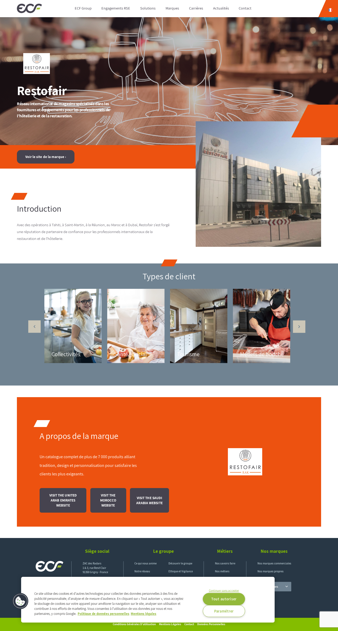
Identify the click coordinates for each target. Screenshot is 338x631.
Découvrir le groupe (180, 563)
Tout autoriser (224, 598)
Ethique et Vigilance (180, 571)
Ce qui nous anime (145, 563)
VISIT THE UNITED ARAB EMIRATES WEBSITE (63, 500)
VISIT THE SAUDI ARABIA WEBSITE (149, 500)
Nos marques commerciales (274, 563)
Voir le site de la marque (44, 156)
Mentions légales (170, 624)
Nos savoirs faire (225, 563)
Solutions (148, 8)
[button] (20, 601)
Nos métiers (222, 571)
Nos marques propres (270, 571)
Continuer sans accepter (224, 590)
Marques (172, 8)
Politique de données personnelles (103, 613)
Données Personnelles (211, 624)
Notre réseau (142, 571)
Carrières (196, 8)
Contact (245, 8)
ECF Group (83, 8)
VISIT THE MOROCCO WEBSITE (108, 500)
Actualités (221, 8)
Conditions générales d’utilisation (134, 624)
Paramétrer (224, 611)
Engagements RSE (115, 8)
